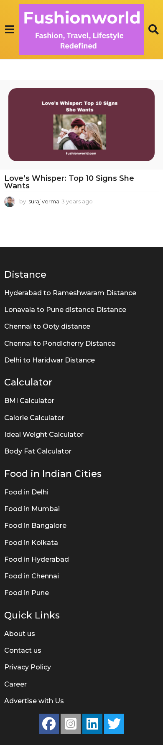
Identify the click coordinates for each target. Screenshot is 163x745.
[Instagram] (71, 724)
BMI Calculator (29, 401)
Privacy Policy (27, 667)
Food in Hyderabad (36, 559)
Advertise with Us (34, 701)
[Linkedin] (92, 724)
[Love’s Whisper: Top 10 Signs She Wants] (81, 125)
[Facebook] (49, 724)
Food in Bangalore (35, 526)
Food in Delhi (26, 492)
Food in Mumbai (32, 509)
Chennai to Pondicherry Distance (59, 343)
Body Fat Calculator (37, 451)
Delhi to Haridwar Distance (49, 360)
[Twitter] (114, 724)
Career (15, 684)
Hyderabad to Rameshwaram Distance (70, 293)
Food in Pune (26, 593)
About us (19, 634)
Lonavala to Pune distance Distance (65, 310)
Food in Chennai (31, 576)
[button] (9, 29)
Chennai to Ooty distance (47, 326)
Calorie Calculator (34, 418)
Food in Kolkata (31, 543)
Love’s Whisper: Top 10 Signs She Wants (69, 182)
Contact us (22, 650)
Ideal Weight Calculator (44, 434)
